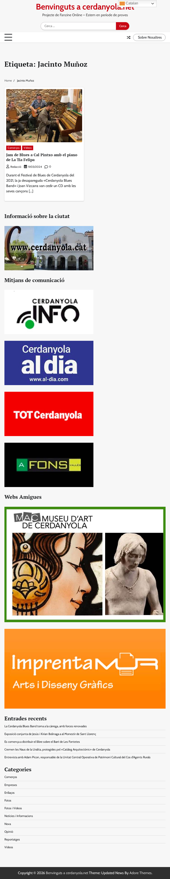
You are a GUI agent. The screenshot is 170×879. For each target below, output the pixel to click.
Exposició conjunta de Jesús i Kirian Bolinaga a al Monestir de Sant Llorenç (50, 734)
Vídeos (28, 147)
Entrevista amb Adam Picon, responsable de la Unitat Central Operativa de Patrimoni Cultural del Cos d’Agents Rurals (77, 757)
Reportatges (12, 839)
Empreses (10, 785)
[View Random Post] (128, 37)
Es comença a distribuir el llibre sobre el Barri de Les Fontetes (42, 741)
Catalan (131, 3)
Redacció (15, 166)
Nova (7, 824)
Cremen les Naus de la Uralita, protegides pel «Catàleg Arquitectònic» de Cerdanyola (57, 749)
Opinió (8, 831)
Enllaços (9, 792)
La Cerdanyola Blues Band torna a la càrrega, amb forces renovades (45, 726)
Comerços (13, 147)
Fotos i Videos (13, 808)
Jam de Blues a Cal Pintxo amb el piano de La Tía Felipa (41, 157)
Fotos (7, 800)
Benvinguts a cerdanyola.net (85, 7)
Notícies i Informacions (18, 816)
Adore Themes (140, 873)
